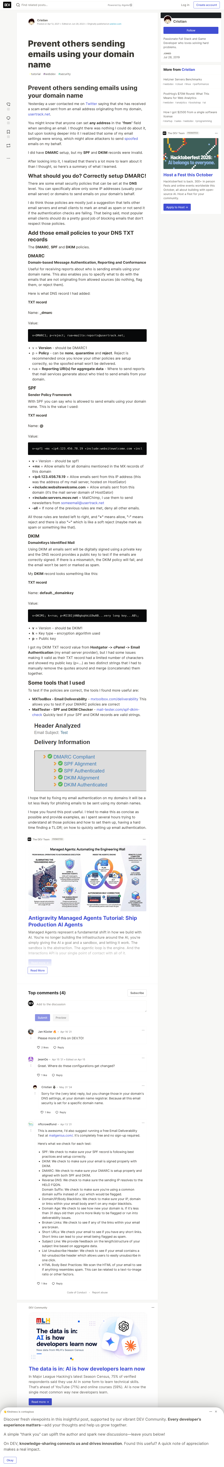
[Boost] (8, 145)
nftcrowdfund (47, 1124)
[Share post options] (8, 158)
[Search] (18, 5)
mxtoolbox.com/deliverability (114, 699)
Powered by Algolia (119, 5)
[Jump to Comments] (8, 119)
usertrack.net (39, 114)
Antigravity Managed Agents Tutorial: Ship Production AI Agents (82, 921)
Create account (206, 5)
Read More (37, 970)
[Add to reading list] (8, 133)
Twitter (91, 104)
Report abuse (100, 1292)
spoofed (131, 139)
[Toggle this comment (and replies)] (31, 1038)
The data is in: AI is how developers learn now (87, 1369)
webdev (49, 74)
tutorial (35, 74)
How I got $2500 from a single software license (190, 116)
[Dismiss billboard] (216, 1411)
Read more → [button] (40, 1402)
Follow (191, 30)
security (64, 74)
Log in (185, 5)
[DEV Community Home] (7, 4)
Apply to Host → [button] (177, 207)
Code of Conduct (77, 1292)
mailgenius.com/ (61, 1135)
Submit (42, 1017)
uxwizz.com (115, 23)
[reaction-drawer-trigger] (8, 106)
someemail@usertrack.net (82, 503)
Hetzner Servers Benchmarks (186, 81)
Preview (61, 1017)
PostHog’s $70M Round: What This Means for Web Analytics (186, 98)
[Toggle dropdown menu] (144, 839)
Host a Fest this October (188, 175)
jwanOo (43, 1059)
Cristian (42, 20)
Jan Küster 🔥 (47, 1031)
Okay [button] (10, 1460)
